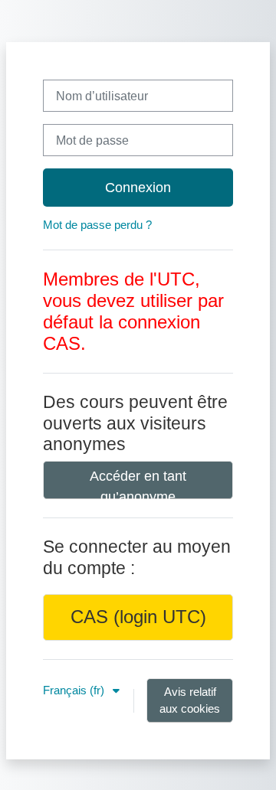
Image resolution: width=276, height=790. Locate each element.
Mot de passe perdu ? (97, 225)
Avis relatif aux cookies (189, 700)
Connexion (138, 187)
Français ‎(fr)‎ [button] (75, 690)
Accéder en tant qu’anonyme (138, 483)
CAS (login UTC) (138, 617)
